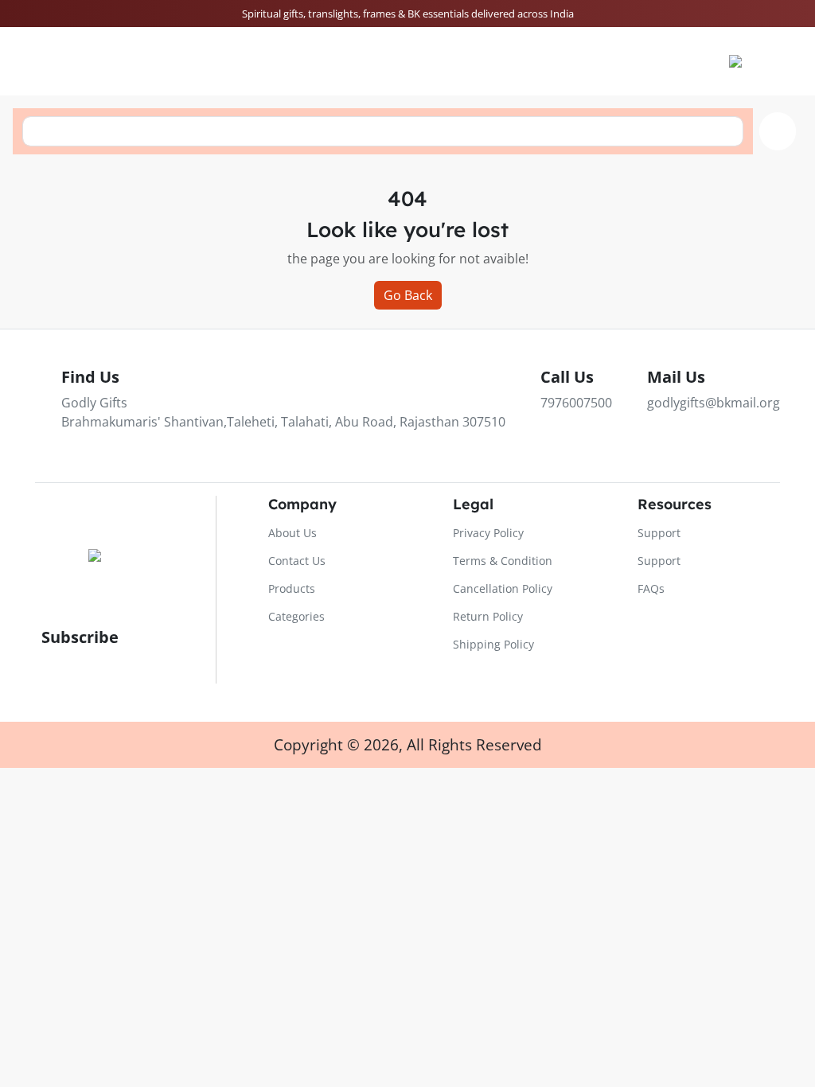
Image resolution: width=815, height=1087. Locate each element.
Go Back (408, 295)
